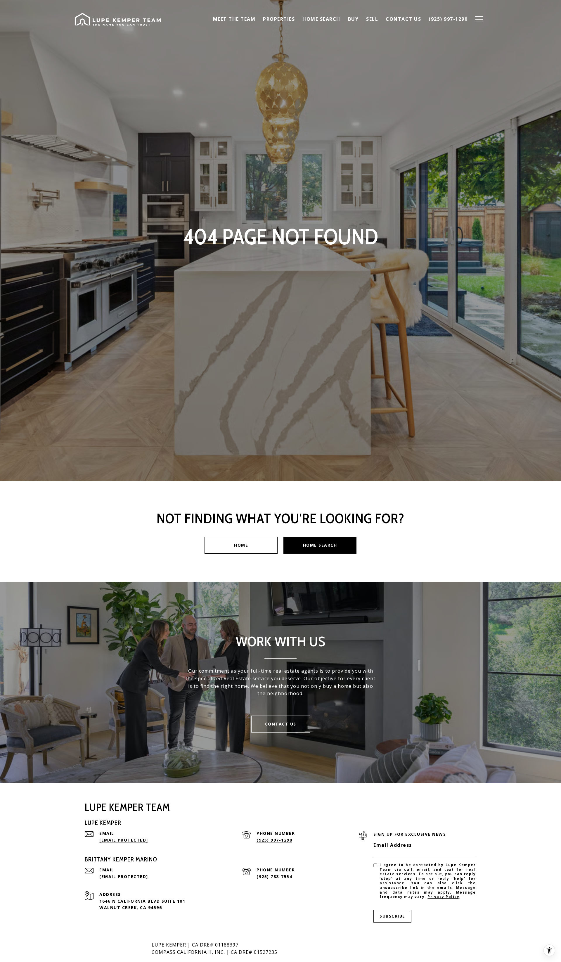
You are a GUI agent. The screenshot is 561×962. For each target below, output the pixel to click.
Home (241, 545)
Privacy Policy (443, 896)
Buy (353, 19)
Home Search (321, 19)
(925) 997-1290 (274, 840)
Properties (279, 19)
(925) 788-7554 (274, 876)
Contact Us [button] (280, 724)
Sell (372, 19)
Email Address (392, 845)
